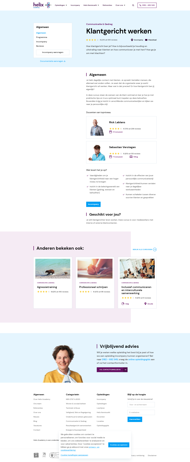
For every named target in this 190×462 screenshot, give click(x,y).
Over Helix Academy (41, 399)
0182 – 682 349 (110, 359)
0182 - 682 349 (148, 5)
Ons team (37, 403)
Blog (35, 421)
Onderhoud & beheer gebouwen (79, 417)
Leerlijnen (101, 408)
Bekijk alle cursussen (142, 249)
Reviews (40, 46)
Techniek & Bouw (73, 408)
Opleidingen (60, 5)
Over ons (119, 5)
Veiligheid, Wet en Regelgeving (78, 412)
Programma (41, 37)
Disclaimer (152, 455)
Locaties (100, 421)
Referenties (107, 5)
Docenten (101, 417)
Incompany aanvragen (52, 52)
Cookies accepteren (119, 445)
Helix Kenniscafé (90, 5)
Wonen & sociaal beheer (76, 403)
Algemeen (41, 33)
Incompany (75, 5)
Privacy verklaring (137, 455)
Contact (36, 430)
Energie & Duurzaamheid (76, 430)
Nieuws (36, 417)
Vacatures (37, 425)
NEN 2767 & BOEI (73, 399)
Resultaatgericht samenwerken (78, 425)
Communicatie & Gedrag (99, 24)
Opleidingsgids (103, 425)
